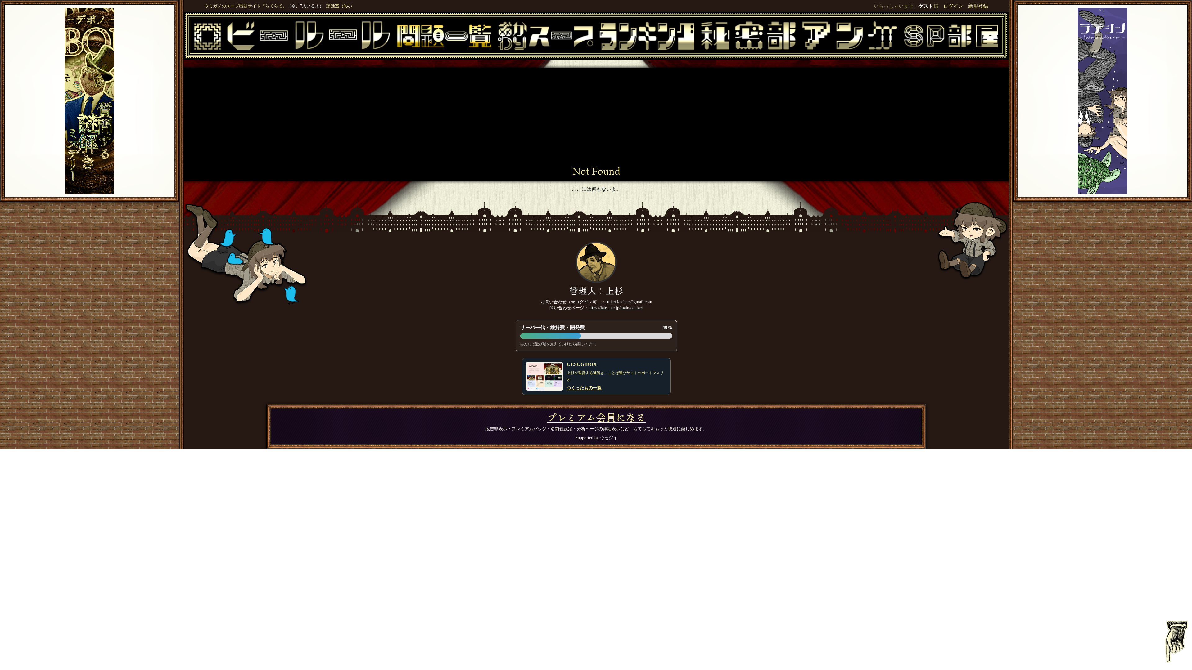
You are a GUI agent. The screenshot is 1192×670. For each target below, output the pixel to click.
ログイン (953, 6)
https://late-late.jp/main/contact (616, 307)
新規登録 (978, 6)
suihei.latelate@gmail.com (629, 301)
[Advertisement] (596, 118)
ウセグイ (608, 437)
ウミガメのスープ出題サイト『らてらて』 (245, 5)
